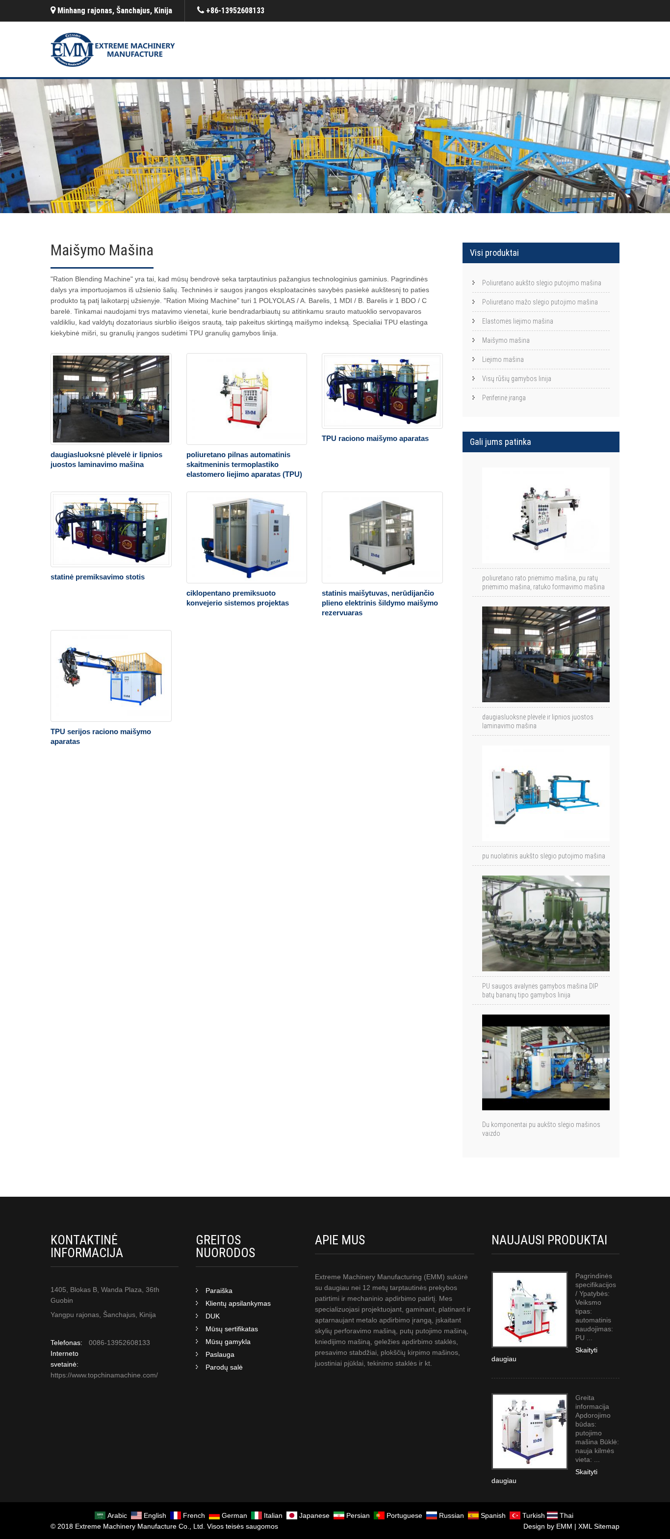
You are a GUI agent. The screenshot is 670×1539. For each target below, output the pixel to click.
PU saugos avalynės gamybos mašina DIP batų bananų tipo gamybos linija (540, 990)
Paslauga (220, 1354)
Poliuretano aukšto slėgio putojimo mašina (541, 283)
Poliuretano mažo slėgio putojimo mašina (540, 302)
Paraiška (219, 1290)
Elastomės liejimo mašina (517, 321)
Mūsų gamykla (228, 1342)
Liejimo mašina (503, 359)
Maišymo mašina (506, 340)
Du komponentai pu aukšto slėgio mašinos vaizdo (541, 1129)
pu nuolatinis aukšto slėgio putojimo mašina (543, 856)
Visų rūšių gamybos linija (516, 379)
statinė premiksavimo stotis (98, 577)
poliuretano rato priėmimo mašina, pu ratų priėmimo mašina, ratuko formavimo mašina (543, 582)
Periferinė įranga (504, 398)
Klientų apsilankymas (238, 1303)
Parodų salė (224, 1367)
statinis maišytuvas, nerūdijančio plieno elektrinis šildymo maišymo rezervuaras (380, 603)
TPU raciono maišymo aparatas (375, 438)
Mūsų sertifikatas (232, 1329)
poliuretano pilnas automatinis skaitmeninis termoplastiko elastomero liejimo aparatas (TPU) (244, 464)
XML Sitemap (598, 1526)
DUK (213, 1316)
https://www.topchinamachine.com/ (104, 1375)
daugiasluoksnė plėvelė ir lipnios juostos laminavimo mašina (537, 721)
